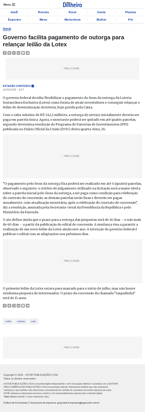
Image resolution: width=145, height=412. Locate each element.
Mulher (101, 19)
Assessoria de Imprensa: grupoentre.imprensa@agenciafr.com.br (65, 402)
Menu (43, 19)
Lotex (33, 321)
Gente (101, 12)
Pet (130, 19)
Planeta (130, 12)
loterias (21, 321)
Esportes (14, 19)
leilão (8, 321)
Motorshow (72, 19)
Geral (7, 28)
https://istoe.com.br (14, 396)
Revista (43, 12)
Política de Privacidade (16, 402)
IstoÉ (14, 12)
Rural (72, 12)
